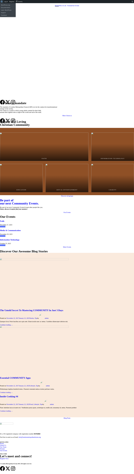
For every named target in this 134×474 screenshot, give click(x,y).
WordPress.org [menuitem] (5, 5)
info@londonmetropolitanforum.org (30, 437)
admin (47, 318)
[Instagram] (13, 102)
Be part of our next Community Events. (19, 201)
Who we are (62, 5)
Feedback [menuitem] (4, 15)
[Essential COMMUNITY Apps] (34, 327)
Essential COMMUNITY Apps (15, 378)
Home (57, 5)
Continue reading (6, 325)
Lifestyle (32, 386)
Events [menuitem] (20, 1)
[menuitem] (1, 1)
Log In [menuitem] (6, 1)
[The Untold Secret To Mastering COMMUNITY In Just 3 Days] (34, 259)
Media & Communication (10, 230)
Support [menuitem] (3, 12)
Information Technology (10, 240)
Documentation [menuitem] (5, 7)
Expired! (2, 226)
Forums (69, 5)
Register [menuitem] (11, 1)
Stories (32, 318)
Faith (2, 221)
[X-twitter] (7, 468)
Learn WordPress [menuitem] (6, 10)
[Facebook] (2, 102)
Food (31, 404)
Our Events (75, 5)
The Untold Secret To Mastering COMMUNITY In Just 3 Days (31, 310)
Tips (36, 318)
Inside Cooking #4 (9, 396)
